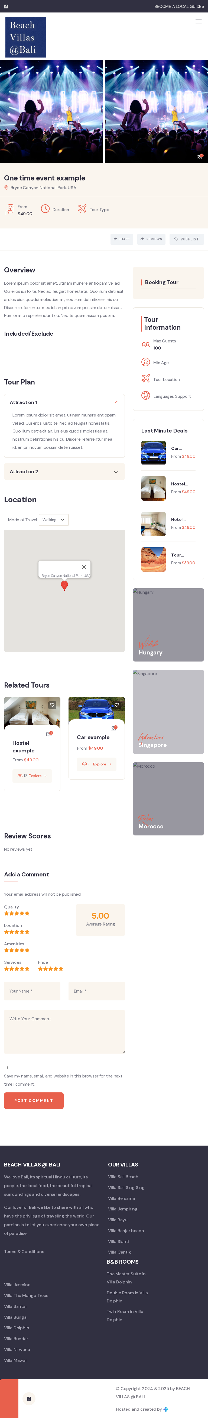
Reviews (153, 239)
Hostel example (180, 484)
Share (124, 239)
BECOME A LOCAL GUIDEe (179, 6)
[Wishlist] (52, 705)
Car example (93, 737)
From (17, 760)
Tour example (180, 555)
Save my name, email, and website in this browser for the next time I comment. (63, 1080)
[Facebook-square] (28, 1398)
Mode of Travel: (23, 520)
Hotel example (180, 520)
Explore (35, 775)
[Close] (83, 567)
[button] (199, 108)
